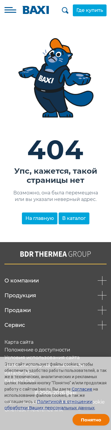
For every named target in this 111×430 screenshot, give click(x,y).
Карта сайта (18, 342)
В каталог (74, 218)
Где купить (89, 10)
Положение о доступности (37, 350)
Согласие (82, 389)
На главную (39, 218)
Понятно (91, 420)
